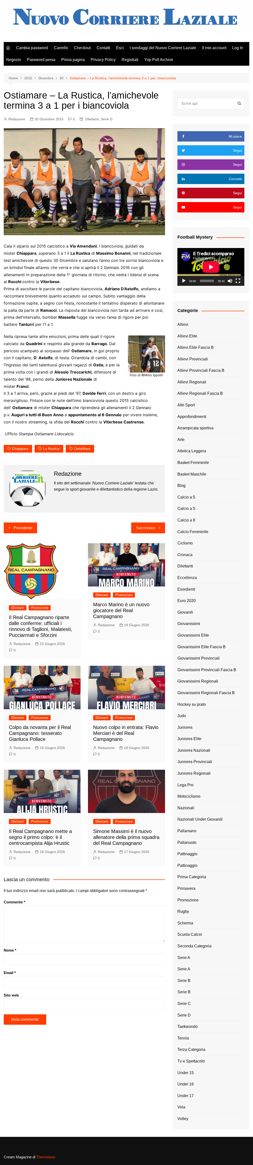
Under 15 (185, 1073)
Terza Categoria (191, 1049)
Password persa (41, 60)
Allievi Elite (187, 336)
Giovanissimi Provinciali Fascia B (206, 670)
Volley (182, 1119)
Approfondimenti (191, 417)
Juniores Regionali (194, 773)
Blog (181, 485)
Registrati (130, 60)
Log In (237, 48)
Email (10, 973)
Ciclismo (185, 543)
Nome (10, 950)
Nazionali (185, 808)
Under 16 (185, 1084)
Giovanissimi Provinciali (198, 658)
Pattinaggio (187, 854)
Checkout (82, 48)
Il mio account (214, 48)
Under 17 (185, 1096)
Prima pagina (73, 60)
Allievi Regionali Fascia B (200, 393)
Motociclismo (188, 796)
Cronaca (184, 555)
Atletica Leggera (191, 451)
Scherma (185, 923)
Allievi (182, 324)
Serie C (184, 1003)
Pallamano (186, 831)
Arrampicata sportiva (195, 428)
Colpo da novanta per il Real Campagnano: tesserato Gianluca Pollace (40, 733)
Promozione (39, 608)
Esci (120, 48)
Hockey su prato (191, 704)
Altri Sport (186, 405)
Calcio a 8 (186, 520)
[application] (210, 267)
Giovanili (185, 612)
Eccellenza (187, 578)
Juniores (184, 727)
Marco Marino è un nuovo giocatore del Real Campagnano (121, 610)
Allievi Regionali (191, 382)
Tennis (183, 1038)
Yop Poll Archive (158, 60)
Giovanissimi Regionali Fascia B (206, 693)
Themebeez (46, 1157)
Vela (181, 1107)
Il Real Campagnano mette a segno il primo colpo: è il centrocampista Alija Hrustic (40, 837)
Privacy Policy (103, 60)
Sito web (11, 995)
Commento (14, 902)
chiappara (20, 449)
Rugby (183, 911)
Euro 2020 (186, 601)
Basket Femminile (193, 462)
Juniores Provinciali (194, 762)
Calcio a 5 (186, 497)
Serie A (183, 958)
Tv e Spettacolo (191, 1061)
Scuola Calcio (189, 934)
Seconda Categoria (194, 946)
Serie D (106, 119)
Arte (181, 439)
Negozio (13, 60)
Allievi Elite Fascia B (195, 347)
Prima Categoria (191, 877)
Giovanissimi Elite (193, 635)
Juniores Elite (189, 739)
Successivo (145, 528)
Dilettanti (92, 119)
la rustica (51, 449)
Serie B (183, 980)
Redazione (16, 119)
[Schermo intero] (237, 280)
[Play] (183, 280)
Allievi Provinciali (192, 359)
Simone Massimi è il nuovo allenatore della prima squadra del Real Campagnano (126, 837)
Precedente (23, 528)
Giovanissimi (188, 624)
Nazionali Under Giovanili (200, 819)
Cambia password (32, 48)
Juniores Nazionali (193, 750)
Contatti (103, 48)
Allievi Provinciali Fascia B (200, 370)
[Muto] (230, 280)
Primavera (186, 888)
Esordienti (186, 589)
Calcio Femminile (192, 532)
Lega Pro (185, 785)
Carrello (61, 48)
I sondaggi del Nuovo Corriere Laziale (163, 48)
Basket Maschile (191, 474)
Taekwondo (187, 1026)
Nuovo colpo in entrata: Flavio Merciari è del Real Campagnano (125, 733)
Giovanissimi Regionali (197, 681)
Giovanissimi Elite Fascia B (201, 647)
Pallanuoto (186, 842)
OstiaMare (82, 449)
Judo (181, 716)
